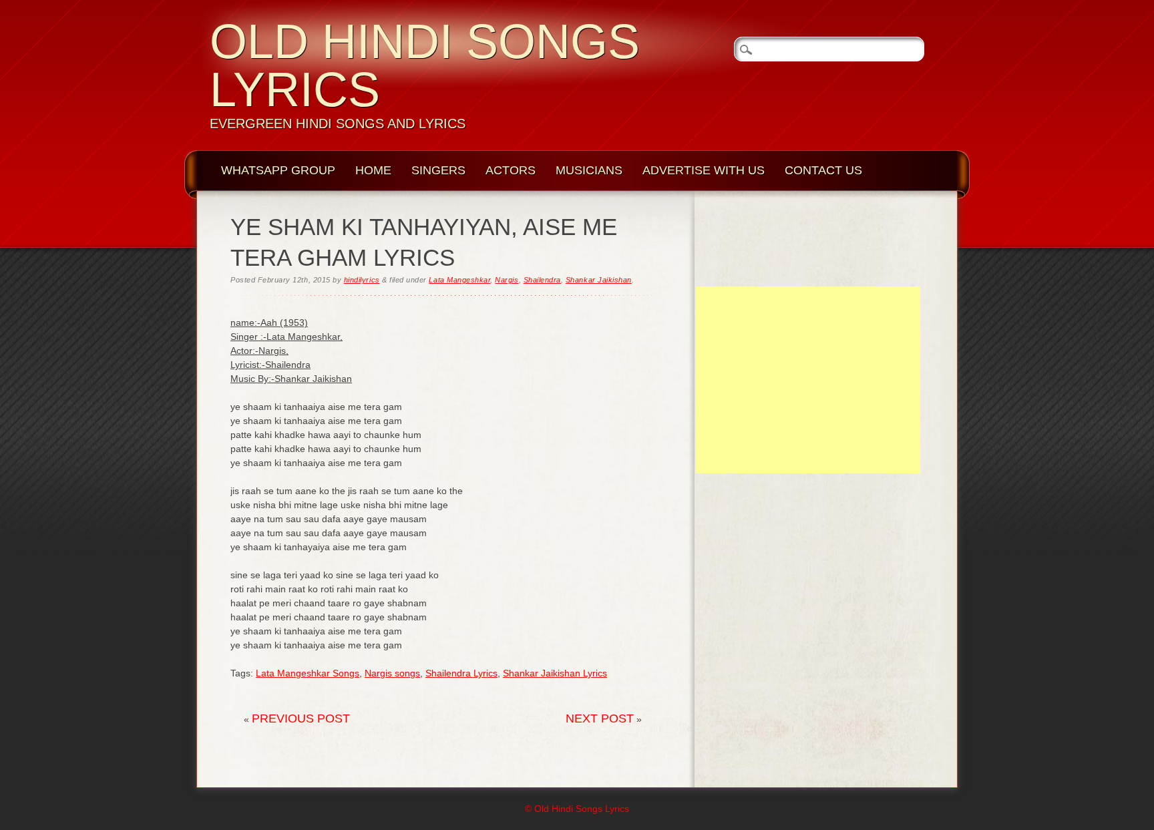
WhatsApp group (278, 170)
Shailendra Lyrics (461, 673)
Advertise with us (703, 170)
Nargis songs (392, 673)
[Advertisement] (808, 379)
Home (373, 170)
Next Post (600, 718)
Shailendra (542, 280)
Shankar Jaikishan (599, 280)
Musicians (589, 170)
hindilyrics (362, 280)
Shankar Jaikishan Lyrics (555, 673)
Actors (511, 170)
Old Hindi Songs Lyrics (425, 65)
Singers (438, 170)
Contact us (823, 170)
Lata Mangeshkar (459, 280)
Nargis (506, 280)
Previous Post (301, 718)
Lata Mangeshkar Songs (307, 673)
